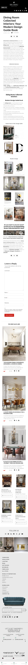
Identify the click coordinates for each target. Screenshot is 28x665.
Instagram (12, 251)
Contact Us (5, 593)
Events (4, 582)
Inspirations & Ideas (7, 577)
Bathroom (5, 567)
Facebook (17, 251)
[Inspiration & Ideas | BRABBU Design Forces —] (14, 4)
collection (16, 78)
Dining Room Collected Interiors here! (14, 227)
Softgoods (5, 565)
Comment (7, 270)
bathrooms (16, 85)
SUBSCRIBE (24, 610)
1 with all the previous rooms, (12, 87)
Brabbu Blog (5, 575)
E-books (4, 590)
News (3, 580)
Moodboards (5, 592)
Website (6, 302)
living (5, 85)
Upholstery (5, 559)
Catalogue (5, 587)
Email (6, 297)
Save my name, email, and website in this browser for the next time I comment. (13, 310)
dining (8, 85)
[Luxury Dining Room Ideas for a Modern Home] (14, 393)
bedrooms (21, 85)
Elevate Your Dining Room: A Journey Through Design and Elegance (13, 463)
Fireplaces (5, 569)
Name (6, 292)
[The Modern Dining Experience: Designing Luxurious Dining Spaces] (14, 343)
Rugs (3, 563)
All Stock (5, 571)
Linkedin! (5, 252)
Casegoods (5, 557)
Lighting (5, 561)
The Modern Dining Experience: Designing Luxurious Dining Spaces (14, 364)
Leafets (4, 588)
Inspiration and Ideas (14, 249)
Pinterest (7, 251)
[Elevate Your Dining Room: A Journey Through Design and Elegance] (14, 442)
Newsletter (6, 246)
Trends (4, 579)
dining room (6, 45)
